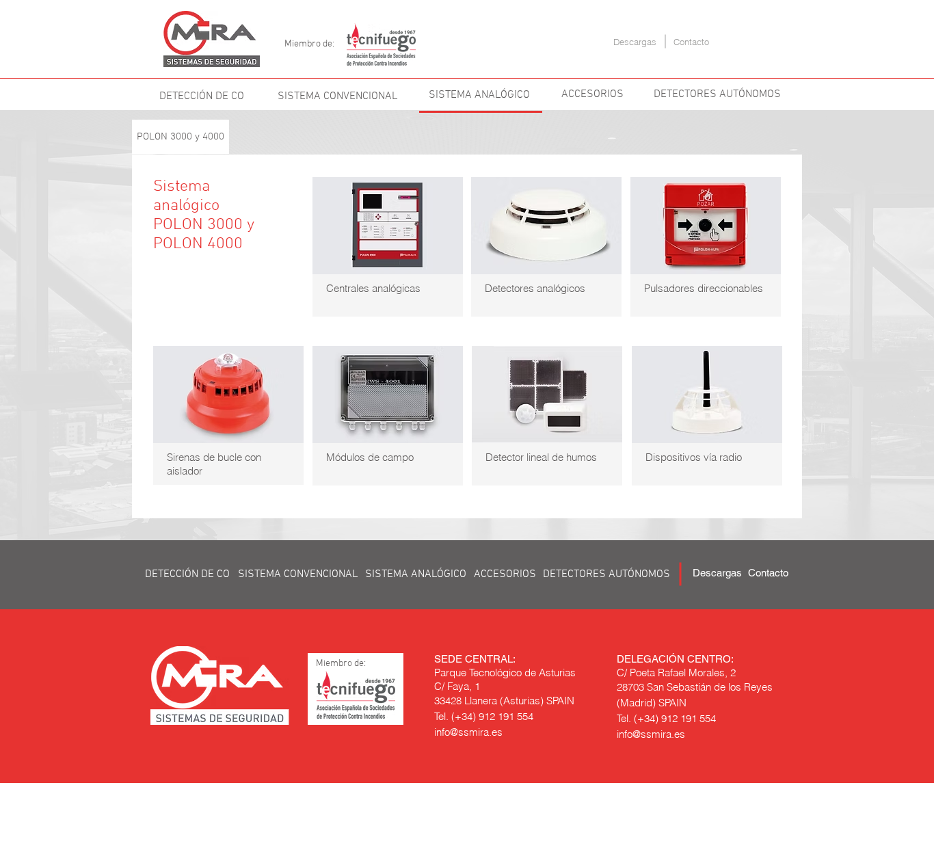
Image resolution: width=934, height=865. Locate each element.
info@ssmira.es (468, 732)
